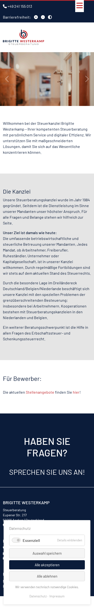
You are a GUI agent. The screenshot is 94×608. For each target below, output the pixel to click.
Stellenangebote (40, 392)
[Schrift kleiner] (43, 17)
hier (76, 392)
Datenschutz (38, 596)
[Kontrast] (50, 17)
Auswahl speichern (47, 553)
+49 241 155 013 (19, 6)
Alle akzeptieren (47, 565)
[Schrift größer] (36, 17)
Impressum (57, 596)
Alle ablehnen (47, 576)
